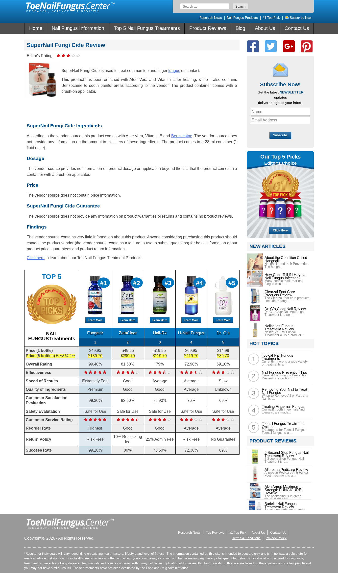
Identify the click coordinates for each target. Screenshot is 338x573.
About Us (265, 28)
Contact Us (297, 28)
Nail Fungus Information (78, 28)
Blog (240, 28)
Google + (289, 46)
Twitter (271, 46)
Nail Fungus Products (242, 18)
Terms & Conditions (246, 538)
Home (35, 28)
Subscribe (280, 135)
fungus (174, 71)
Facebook (253, 46)
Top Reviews (215, 532)
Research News (210, 18)
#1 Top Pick (271, 18)
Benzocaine (181, 136)
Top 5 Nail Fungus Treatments (147, 28)
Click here (36, 258)
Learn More (95, 320)
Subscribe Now (300, 18)
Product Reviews (207, 28)
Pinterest (307, 46)
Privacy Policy (276, 538)
